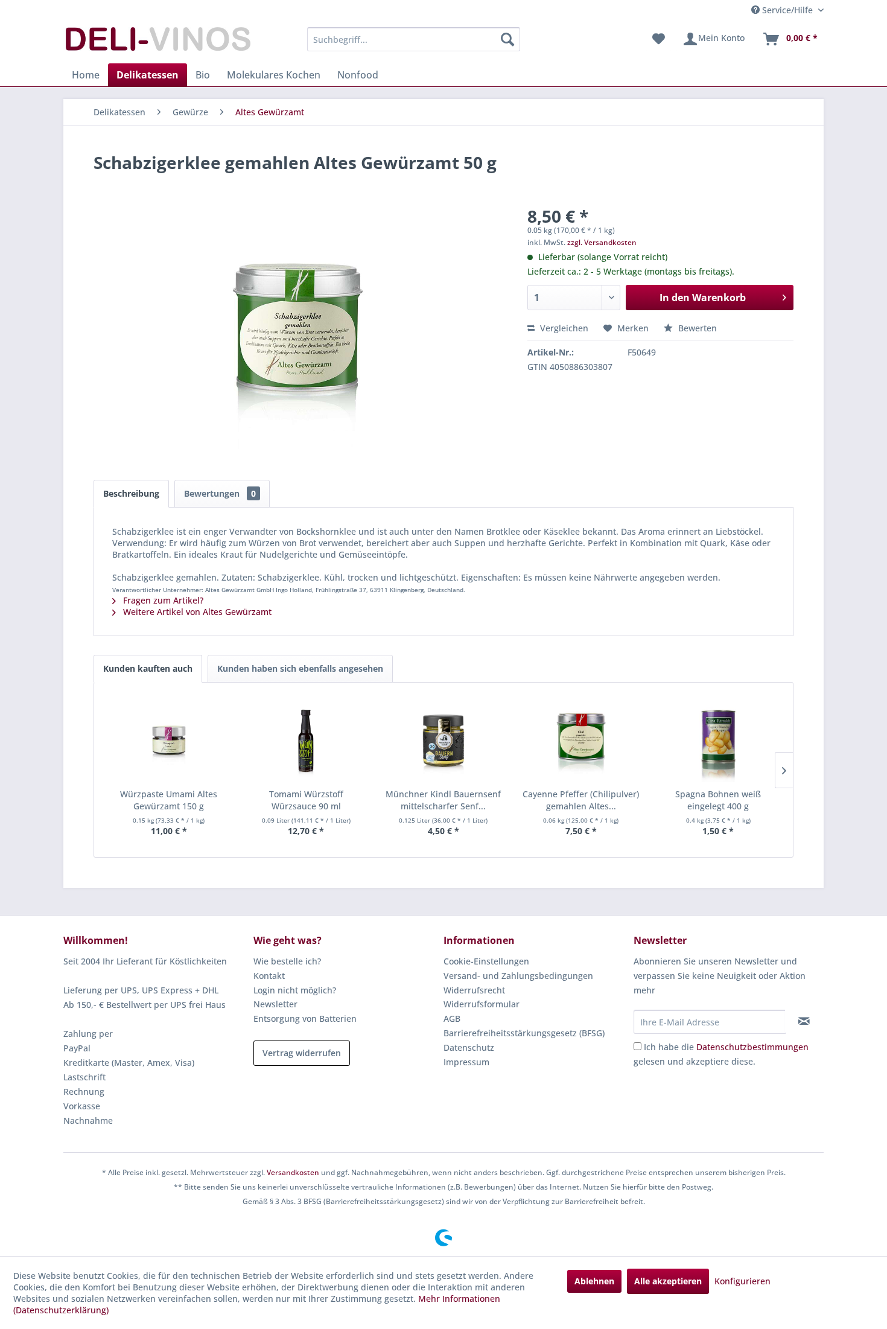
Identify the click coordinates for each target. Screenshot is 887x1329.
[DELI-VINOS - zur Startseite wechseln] (156, 42)
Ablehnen (594, 1281)
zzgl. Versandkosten (602, 242)
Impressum (466, 1062)
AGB (452, 1018)
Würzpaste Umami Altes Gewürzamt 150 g (168, 800)
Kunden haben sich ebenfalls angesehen (300, 668)
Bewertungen (220, 493)
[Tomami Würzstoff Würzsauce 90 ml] (306, 740)
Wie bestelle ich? (287, 961)
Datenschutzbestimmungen (752, 1047)
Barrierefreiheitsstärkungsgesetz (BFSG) (524, 1033)
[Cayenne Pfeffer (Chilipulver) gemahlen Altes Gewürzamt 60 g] (581, 740)
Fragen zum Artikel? (162, 600)
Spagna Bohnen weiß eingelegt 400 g (718, 800)
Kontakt (269, 975)
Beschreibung (131, 493)
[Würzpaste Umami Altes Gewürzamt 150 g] (169, 740)
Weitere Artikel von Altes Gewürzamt (196, 611)
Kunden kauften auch (147, 668)
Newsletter (275, 1004)
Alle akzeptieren (668, 1281)
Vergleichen (563, 328)
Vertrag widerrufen (301, 1053)
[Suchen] (507, 39)
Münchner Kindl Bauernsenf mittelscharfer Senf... (443, 800)
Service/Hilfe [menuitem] (787, 10)
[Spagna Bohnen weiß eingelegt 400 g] (718, 740)
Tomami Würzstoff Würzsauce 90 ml (306, 800)
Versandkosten (293, 1172)
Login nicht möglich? (294, 990)
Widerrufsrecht (474, 990)
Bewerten (696, 328)
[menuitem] (413, 39)
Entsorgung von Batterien (305, 1018)
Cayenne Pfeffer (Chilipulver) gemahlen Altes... (581, 800)
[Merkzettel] (658, 39)
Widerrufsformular (482, 1004)
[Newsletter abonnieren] (804, 1021)
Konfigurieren (742, 1281)
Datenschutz (469, 1047)
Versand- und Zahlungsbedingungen (518, 975)
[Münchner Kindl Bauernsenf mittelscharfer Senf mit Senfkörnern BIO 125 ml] (443, 740)
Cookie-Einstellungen (486, 961)
